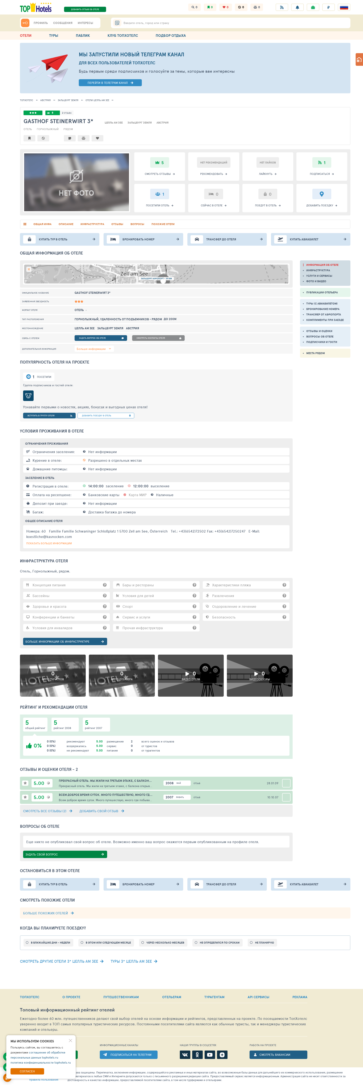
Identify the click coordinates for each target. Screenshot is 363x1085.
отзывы (117, 224)
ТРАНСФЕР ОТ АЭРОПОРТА (323, 314)
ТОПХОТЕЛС (26, 100)
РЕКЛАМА (299, 997)
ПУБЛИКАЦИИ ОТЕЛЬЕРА (322, 292)
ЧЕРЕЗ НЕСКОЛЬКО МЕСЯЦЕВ (165, 943)
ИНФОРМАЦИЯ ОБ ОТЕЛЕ (322, 265)
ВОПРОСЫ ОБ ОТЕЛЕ (319, 336)
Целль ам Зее (97, 100)
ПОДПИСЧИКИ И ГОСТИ (321, 342)
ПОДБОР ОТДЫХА (171, 35)
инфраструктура (92, 224)
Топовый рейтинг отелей (67, 1009)
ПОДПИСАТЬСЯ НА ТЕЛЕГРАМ (130, 1055)
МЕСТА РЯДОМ (315, 353)
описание (66, 224)
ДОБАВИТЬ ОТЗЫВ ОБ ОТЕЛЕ (85, 9)
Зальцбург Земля (68, 100)
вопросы (137, 224)
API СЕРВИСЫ (258, 997)
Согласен (27, 1071)
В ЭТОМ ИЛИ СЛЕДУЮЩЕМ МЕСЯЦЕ (108, 943)
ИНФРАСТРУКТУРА (318, 270)
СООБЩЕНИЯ (62, 23)
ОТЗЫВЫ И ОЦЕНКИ (319, 331)
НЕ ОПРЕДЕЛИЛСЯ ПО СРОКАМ (219, 943)
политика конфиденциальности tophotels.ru (41, 1062)
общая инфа (42, 224)
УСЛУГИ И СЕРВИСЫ (319, 275)
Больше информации (91, 349)
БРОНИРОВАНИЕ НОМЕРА (322, 309)
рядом (68, 129)
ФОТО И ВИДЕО (316, 281)
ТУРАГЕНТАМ (214, 997)
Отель (28, 129)
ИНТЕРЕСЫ (85, 23)
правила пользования (43, 1079)
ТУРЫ (53, 35)
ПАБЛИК (83, 35)
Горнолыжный (48, 129)
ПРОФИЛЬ (41, 23)
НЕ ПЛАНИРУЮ (264, 943)
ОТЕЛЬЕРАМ (171, 997)
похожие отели (163, 224)
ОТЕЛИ (26, 35)
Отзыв (196, 783)
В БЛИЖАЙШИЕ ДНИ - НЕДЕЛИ (50, 943)
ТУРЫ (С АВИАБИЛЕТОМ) (322, 303)
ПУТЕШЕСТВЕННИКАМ (121, 997)
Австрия (45, 100)
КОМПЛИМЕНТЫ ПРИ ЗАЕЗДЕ (325, 320)
